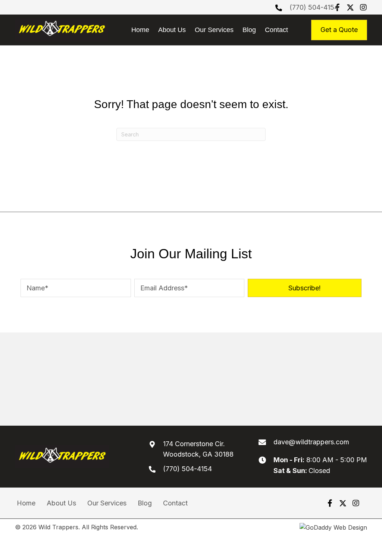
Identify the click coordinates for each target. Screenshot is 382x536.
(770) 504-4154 (313, 7)
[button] (350, 7)
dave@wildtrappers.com (311, 442)
